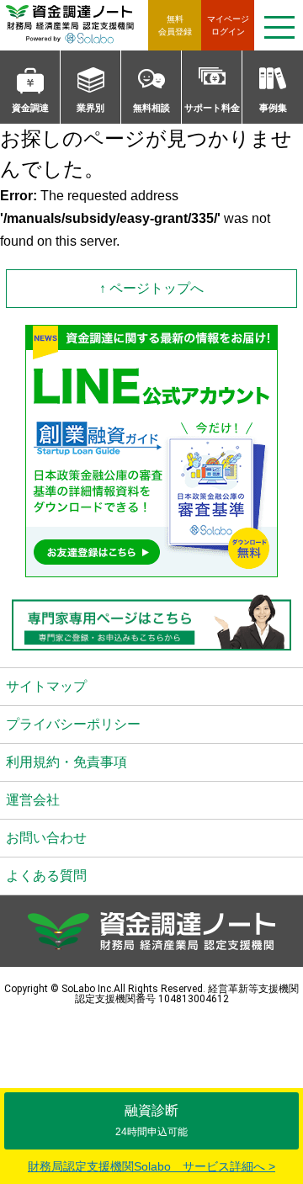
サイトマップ (46, 686)
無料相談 (151, 108)
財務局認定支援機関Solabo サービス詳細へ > (151, 1166)
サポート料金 (212, 108)
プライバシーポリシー (73, 724)
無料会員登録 (175, 25)
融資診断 (151, 1120)
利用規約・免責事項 (66, 762)
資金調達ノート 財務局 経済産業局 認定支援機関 (77, 25)
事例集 (273, 108)
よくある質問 (46, 875)
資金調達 (30, 108)
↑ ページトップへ (151, 288)
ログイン (228, 25)
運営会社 (33, 800)
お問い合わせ (46, 838)
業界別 (90, 108)
